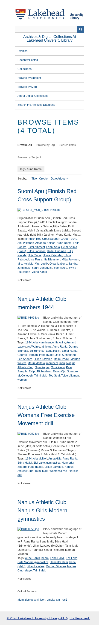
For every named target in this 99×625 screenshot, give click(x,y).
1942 (74, 238)
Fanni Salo (53, 247)
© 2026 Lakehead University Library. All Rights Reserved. (48, 618)
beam (45, 558)
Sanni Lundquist (42, 267)
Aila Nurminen (42, 342)
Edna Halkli (53, 350)
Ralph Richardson (40, 371)
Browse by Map (27, 86)
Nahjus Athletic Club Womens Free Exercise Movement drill (46, 415)
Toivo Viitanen (70, 375)
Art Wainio (33, 346)
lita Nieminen (52, 259)
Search (80, 29)
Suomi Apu (60, 267)
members (52, 363)
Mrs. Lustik (41, 263)
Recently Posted (27, 60)
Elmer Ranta (69, 350)
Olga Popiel (42, 367)
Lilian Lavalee (35, 566)
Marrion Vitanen (56, 566)
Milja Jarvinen (70, 259)
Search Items (67, 145)
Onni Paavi (58, 367)
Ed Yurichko (36, 350)
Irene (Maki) (46, 355)
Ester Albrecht (36, 247)
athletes (46, 346)
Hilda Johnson (36, 251)
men (62, 363)
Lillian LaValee (43, 359)
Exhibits (22, 51)
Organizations (58, 263)
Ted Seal (54, 375)
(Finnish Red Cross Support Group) (47, 238)
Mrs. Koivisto (25, 263)
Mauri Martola (36, 363)
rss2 (64, 599)
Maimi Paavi (61, 359)
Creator (44, 178)
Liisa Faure (35, 259)
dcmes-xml (32, 599)
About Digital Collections (32, 95)
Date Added (58, 178)
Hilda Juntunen (56, 251)
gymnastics (53, 462)
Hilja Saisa (34, 255)
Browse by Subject (29, 78)
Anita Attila (58, 342)
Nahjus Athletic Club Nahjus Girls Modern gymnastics (42, 510)
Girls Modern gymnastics (32, 562)
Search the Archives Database (36, 104)
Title (34, 178)
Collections (24, 69)
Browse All (24, 145)
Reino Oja (59, 371)
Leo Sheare (24, 359)
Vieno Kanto (39, 272)
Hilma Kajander (52, 255)
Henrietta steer (59, 562)
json (42, 599)
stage (28, 570)
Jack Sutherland (65, 355)
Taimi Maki (40, 375)
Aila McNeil (40, 458)
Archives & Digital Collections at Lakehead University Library (49, 38)
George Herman (27, 355)
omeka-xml (54, 599)
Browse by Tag (45, 145)
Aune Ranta (64, 243)
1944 (28, 342)
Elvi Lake (39, 462)
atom (20, 599)
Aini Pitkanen (25, 243)
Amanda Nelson (45, 243)
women (22, 379)
